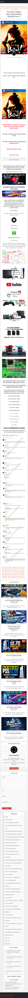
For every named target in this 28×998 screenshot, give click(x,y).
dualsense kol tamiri (17, 567)
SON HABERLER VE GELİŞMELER (14, 599)
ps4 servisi (10, 573)
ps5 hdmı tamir (9, 574)
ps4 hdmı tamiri (16, 570)
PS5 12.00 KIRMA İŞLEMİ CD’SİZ (14, 682)
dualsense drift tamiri (7, 567)
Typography (3, 994)
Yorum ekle (12, 18)
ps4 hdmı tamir (8, 570)
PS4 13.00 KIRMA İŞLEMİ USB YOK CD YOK (14, 601)
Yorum (3, 777)
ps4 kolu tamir (9, 571)
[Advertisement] (13, 62)
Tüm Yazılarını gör (14, 768)
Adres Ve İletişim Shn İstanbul (7, 996)
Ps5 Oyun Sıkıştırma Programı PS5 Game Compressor (14, 628)
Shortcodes (12, 994)
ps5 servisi (8, 577)
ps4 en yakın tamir (15, 568)
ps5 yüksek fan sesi (21, 577)
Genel (2, 6)
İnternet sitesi (5, 802)
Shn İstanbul (20, 18)
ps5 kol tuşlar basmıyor (14, 576)
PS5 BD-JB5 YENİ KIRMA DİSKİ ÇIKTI (14, 708)
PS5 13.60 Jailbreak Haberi (14, 733)
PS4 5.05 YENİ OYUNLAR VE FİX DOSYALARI (14, 6)
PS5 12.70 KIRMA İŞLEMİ (14, 655)
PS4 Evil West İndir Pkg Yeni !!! (13, 961)
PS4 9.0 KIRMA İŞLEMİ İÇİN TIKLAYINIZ (14, 171)
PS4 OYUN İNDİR (15, 8)
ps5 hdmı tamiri (16, 574)
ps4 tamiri (15, 573)
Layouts (8, 994)
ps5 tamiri (13, 577)
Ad (3, 790)
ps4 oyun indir (16, 571)
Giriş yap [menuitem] (2, 1)
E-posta (4, 796)
